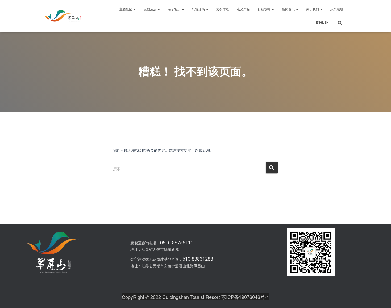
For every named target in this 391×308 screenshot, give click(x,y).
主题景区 (126, 9)
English (322, 22)
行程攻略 (264, 9)
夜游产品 (243, 9)
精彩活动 (199, 9)
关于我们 (313, 9)
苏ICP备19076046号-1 (245, 296)
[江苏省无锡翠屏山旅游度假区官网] (62, 16)
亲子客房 (174, 9)
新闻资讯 (289, 9)
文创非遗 (222, 9)
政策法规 (336, 9)
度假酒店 (150, 9)
